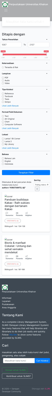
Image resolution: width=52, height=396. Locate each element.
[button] (26, 230)
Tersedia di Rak (11, 67)
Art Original (9, 119)
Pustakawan (8, 304)
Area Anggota (9, 307)
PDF (6, 77)
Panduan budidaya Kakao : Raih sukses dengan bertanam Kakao (17, 204)
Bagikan (28, 215)
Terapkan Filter (26, 172)
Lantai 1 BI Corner (12, 138)
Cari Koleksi (42, 360)
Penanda (19, 215)
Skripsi (8, 102)
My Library (9, 144)
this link (13, 334)
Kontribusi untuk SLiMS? (18, 376)
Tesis (7, 99)
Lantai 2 (8, 141)
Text (7, 116)
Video (7, 83)
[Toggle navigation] (6, 10)
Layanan (6, 301)
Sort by (37, 180)
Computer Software (13, 124)
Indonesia (9, 164)
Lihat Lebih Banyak (10, 106)
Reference (9, 93)
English (8, 161)
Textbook (9, 96)
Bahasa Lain (10, 158)
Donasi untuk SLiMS (15, 370)
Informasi (6, 298)
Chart (7, 121)
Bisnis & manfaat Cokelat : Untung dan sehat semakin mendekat (18, 247)
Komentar (9, 215)
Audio (7, 80)
